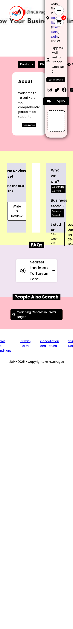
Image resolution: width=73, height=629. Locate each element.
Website (58, 79)
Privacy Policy (25, 343)
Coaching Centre (58, 189)
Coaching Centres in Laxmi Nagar (36, 314)
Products (26, 64)
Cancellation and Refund (49, 343)
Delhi (54, 36)
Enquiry (59, 101)
